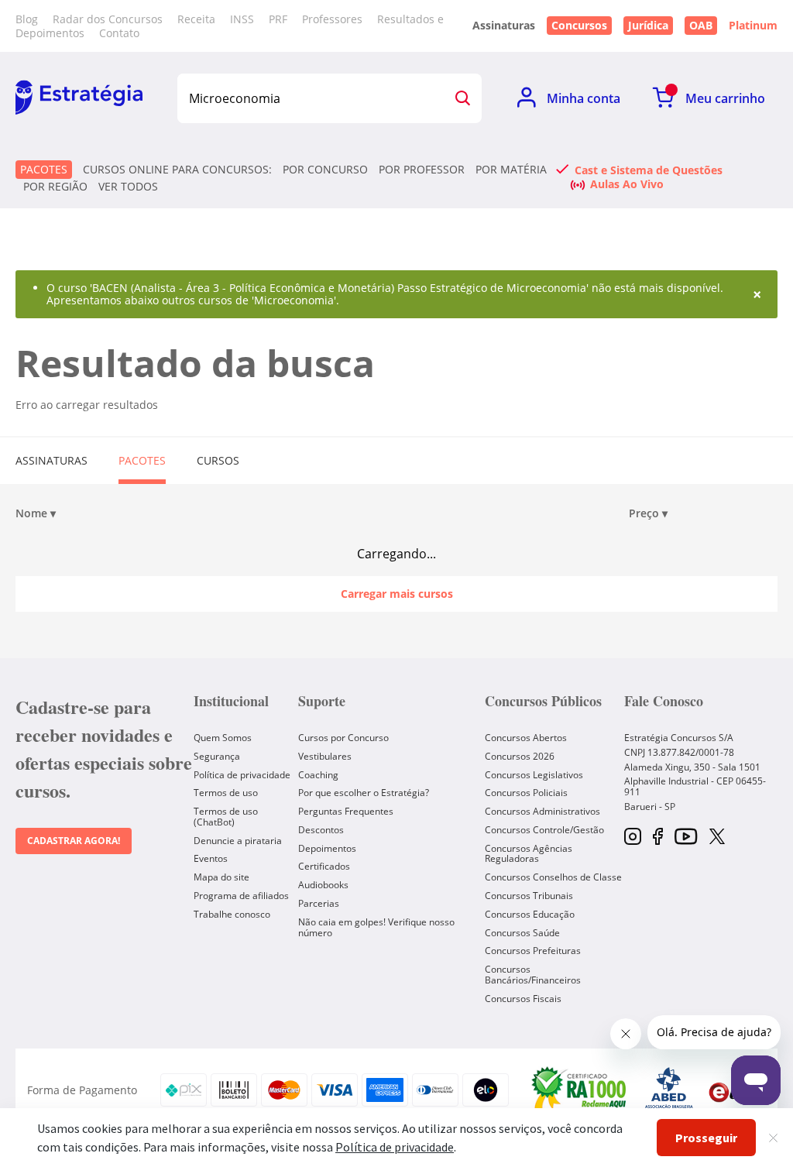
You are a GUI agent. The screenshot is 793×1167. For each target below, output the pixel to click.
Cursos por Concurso (343, 737)
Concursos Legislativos (534, 774)
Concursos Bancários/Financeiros (533, 975)
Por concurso (325, 169)
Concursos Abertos (526, 737)
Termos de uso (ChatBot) (226, 817)
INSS (242, 19)
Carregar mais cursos (397, 593)
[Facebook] (658, 837)
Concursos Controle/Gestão (544, 829)
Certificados (324, 866)
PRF (278, 19)
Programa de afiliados (241, 895)
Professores (332, 19)
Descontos (321, 829)
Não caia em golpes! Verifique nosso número (376, 927)
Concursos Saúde (522, 932)
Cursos (218, 460)
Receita (196, 19)
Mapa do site (221, 877)
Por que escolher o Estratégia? (363, 792)
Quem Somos (223, 737)
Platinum (753, 25)
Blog (26, 19)
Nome (35, 513)
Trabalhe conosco (232, 914)
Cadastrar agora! (73, 840)
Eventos (211, 858)
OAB (700, 25)
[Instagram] (632, 837)
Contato (119, 33)
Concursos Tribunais (529, 895)
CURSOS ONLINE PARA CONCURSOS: (177, 169)
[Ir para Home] (78, 98)
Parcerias (318, 903)
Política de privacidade (242, 774)
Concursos (579, 25)
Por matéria (511, 169)
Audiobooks (323, 884)
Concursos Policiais (526, 792)
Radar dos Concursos (108, 19)
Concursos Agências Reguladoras (528, 854)
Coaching (318, 774)
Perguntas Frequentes (345, 811)
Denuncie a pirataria (238, 840)
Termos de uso (226, 792)
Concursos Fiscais (523, 998)
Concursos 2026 (519, 756)
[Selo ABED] (669, 1090)
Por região (55, 186)
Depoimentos (327, 848)
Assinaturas (51, 460)
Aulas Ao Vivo (627, 183)
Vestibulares (325, 756)
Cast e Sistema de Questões (649, 170)
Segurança (217, 756)
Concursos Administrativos (542, 811)
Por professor (422, 169)
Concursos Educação (530, 914)
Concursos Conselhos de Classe (553, 877)
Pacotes (43, 169)
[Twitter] (717, 838)
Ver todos (128, 186)
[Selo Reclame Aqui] (580, 1090)
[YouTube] (686, 837)
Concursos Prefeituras (533, 950)
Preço (648, 513)
